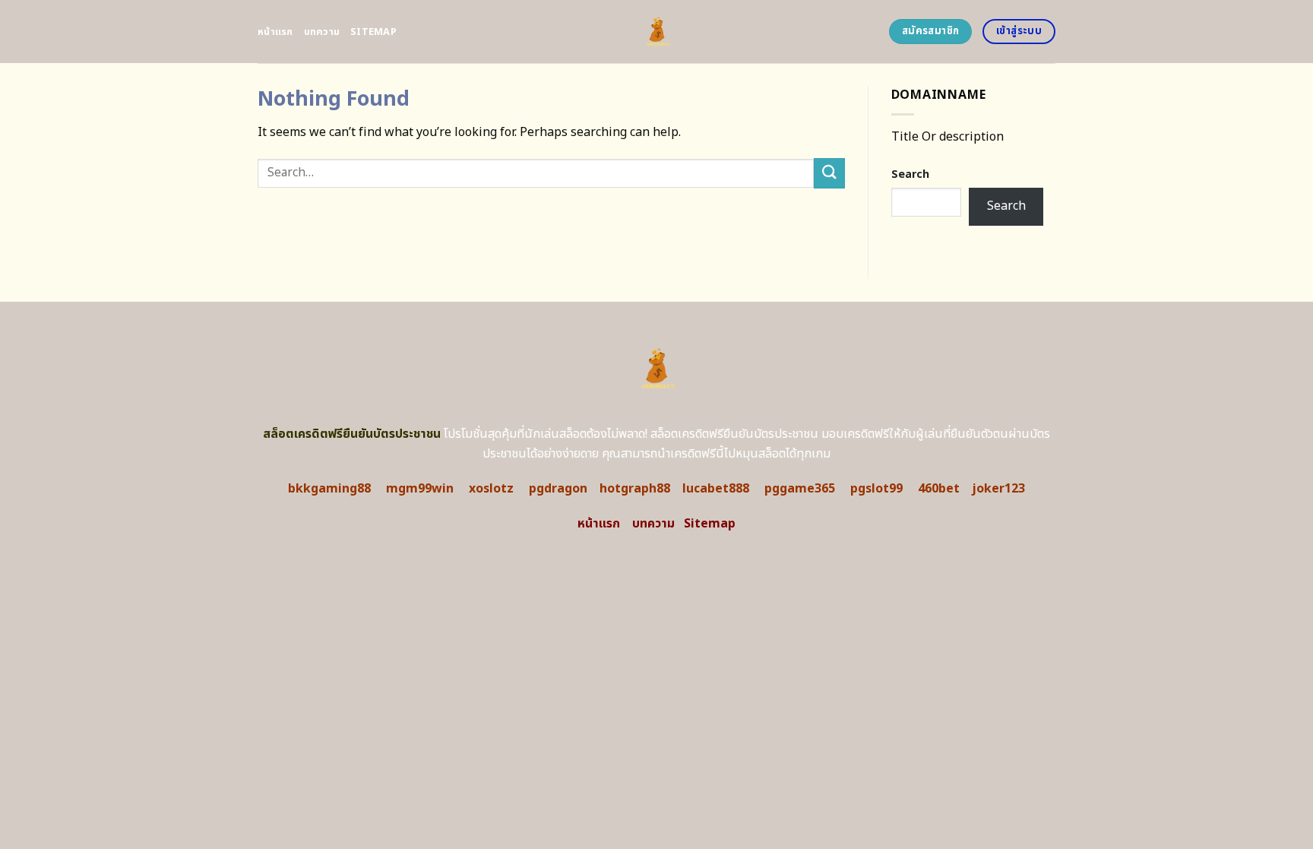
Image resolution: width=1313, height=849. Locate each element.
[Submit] (829, 173)
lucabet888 (715, 489)
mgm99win (420, 489)
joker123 (998, 489)
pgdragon (558, 489)
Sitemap (373, 32)
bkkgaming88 (329, 489)
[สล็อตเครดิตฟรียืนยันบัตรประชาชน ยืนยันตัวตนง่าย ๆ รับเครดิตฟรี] (657, 31)
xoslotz (491, 489)
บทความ (322, 32)
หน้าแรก (275, 32)
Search (910, 174)
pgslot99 (876, 489)
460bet (939, 489)
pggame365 (799, 489)
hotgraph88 (635, 489)
